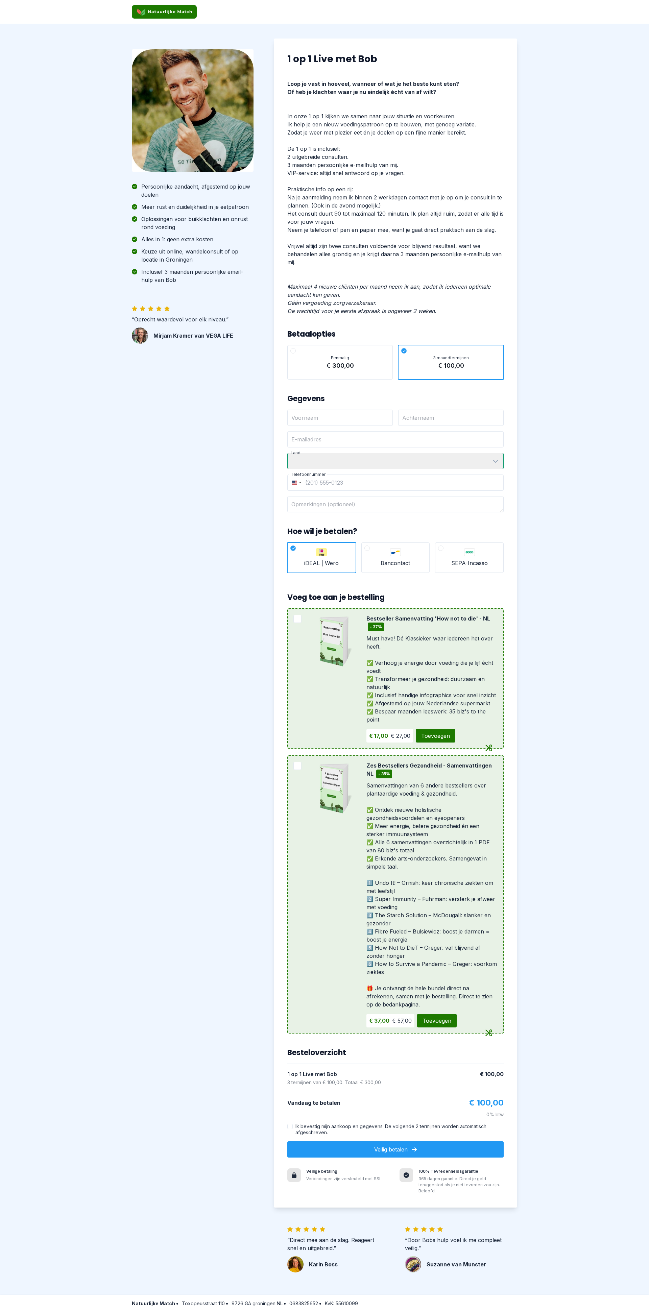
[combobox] (295, 482)
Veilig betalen (391, 1149)
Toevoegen (435, 735)
